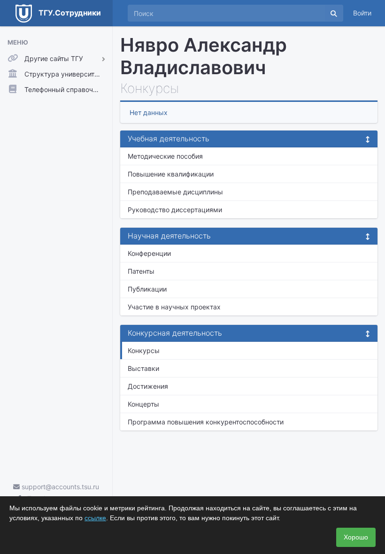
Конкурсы (144, 350)
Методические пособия (165, 156)
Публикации (147, 289)
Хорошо (356, 537)
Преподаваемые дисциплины (175, 192)
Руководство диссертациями (175, 210)
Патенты (141, 271)
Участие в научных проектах (174, 307)
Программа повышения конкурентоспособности (206, 422)
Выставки (143, 368)
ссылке (95, 518)
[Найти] (334, 13)
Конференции (149, 253)
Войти (362, 13)
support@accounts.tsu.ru (59, 487)
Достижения (148, 386)
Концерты (143, 404)
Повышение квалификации (171, 174)
